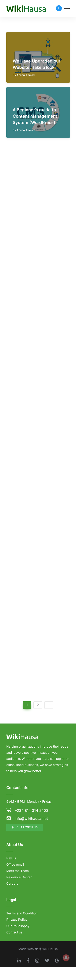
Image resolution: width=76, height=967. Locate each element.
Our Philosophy (17, 926)
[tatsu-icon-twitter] (48, 960)
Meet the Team (17, 871)
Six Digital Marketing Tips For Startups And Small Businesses (35, 523)
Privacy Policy (16, 920)
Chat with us (27, 827)
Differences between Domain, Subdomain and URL (37, 688)
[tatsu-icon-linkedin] (20, 960)
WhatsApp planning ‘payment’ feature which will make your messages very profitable (37, 406)
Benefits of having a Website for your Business (33, 467)
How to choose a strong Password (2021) (37, 195)
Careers (12, 883)
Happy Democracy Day (36, 363)
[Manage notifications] (66, 957)
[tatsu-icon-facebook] (59, 8)
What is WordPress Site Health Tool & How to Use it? (37, 247)
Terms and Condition (22, 913)
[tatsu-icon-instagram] (38, 960)
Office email (15, 864)
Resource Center (19, 877)
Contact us (14, 932)
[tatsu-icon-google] (57, 960)
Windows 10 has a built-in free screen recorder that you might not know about (37, 299)
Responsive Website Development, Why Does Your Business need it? (38, 578)
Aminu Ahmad (26, 75)
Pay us (11, 858)
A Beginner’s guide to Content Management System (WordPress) (35, 116)
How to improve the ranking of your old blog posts (37, 633)
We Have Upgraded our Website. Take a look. (36, 64)
